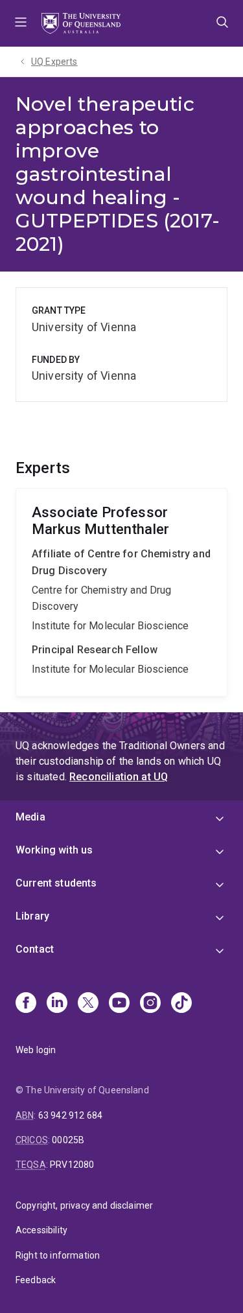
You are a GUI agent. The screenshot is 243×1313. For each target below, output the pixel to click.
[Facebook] (26, 1004)
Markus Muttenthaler (121, 592)
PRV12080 (72, 1164)
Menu (20, 23)
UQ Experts (54, 61)
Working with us (54, 850)
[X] (88, 1004)
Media (30, 817)
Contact (35, 949)
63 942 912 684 (70, 1115)
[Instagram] (150, 1004)
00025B (68, 1140)
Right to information (58, 1255)
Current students (56, 883)
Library (32, 916)
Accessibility (41, 1230)
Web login (36, 1050)
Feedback (36, 1280)
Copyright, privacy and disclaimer (84, 1205)
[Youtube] (119, 1004)
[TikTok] (181, 1004)
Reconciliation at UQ (118, 777)
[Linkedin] (57, 1004)
